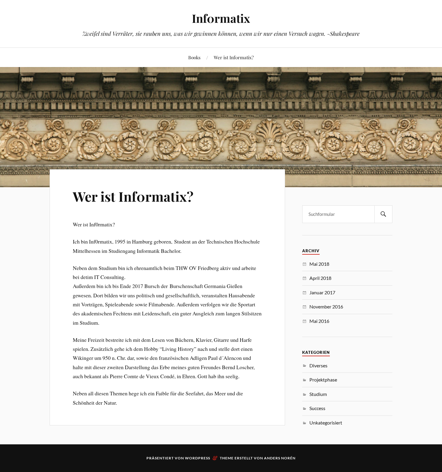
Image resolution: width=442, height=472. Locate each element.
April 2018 (320, 278)
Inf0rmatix (221, 18)
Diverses (318, 365)
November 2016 (326, 306)
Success (317, 408)
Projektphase (323, 379)
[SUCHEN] (383, 214)
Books (194, 57)
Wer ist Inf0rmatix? (234, 57)
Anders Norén (280, 458)
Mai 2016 (319, 321)
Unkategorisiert (325, 422)
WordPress (197, 458)
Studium (318, 394)
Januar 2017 (322, 292)
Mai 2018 (319, 264)
